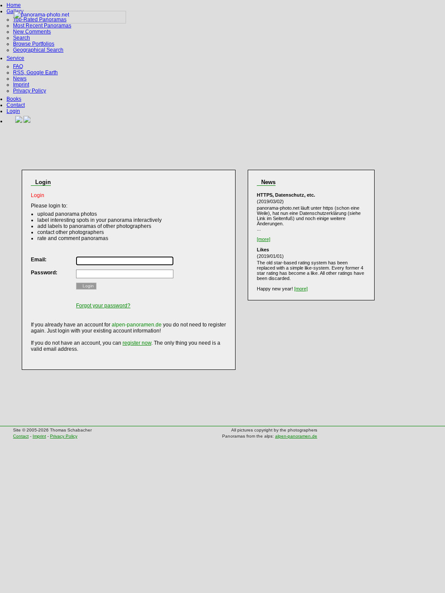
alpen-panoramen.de (296, 436)
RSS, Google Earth (35, 72)
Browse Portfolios (33, 44)
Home (14, 5)
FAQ (18, 66)
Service (15, 58)
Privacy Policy (29, 91)
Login (13, 111)
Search (21, 38)
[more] (263, 239)
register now (137, 343)
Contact (16, 105)
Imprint (21, 85)
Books (14, 99)
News (20, 79)
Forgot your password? (103, 306)
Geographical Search (38, 50)
